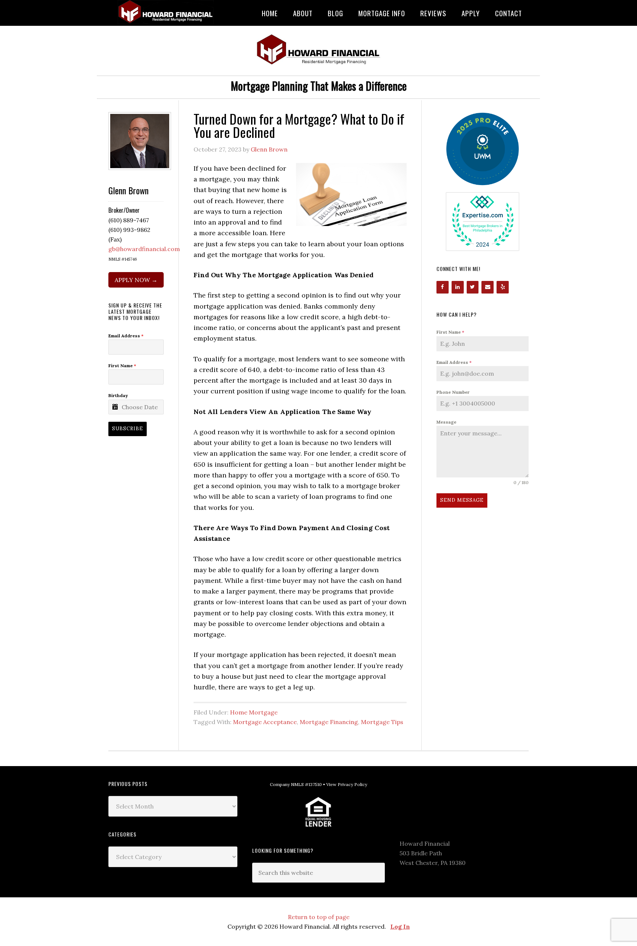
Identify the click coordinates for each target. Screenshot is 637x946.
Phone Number (453, 392)
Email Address (453, 362)
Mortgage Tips (382, 722)
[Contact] (487, 287)
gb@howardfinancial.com (144, 249)
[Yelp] (503, 287)
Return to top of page (318, 917)
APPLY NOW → (136, 280)
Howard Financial (167, 12)
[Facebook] (442, 287)
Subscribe (127, 428)
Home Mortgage (254, 712)
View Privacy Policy (346, 784)
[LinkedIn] (458, 287)
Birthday (118, 395)
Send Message (462, 500)
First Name (450, 332)
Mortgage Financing (329, 722)
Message (446, 422)
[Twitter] (473, 287)
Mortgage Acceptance (265, 722)
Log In (400, 926)
